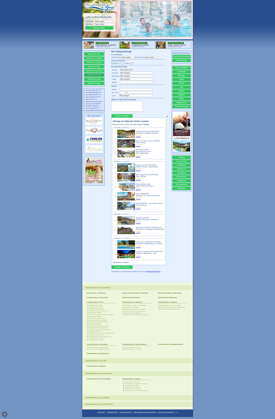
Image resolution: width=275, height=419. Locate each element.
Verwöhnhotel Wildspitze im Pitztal (99, 326)
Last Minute (181, 72)
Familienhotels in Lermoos (96, 338)
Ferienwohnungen (182, 106)
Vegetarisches (181, 103)
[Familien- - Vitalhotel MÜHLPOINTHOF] (126, 258)
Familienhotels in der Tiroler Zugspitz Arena (101, 333)
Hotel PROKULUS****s (93, 97)
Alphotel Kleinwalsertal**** (94, 101)
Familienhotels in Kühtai (96, 307)
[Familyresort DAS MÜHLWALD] (126, 171)
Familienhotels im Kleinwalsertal (98, 347)
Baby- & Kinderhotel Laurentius (98, 320)
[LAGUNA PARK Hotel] (126, 190)
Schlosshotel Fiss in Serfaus (97, 318)
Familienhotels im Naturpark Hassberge (136, 383)
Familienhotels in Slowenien (98, 398)
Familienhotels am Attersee (132, 347)
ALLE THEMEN (181, 68)
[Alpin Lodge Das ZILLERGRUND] (126, 181)
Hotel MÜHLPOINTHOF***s (95, 110)
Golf (181, 87)
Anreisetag (90, 21)
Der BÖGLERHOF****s (93, 95)
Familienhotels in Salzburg (132, 302)
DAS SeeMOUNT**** (93, 108)
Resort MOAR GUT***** (94, 90)
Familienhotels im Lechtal (96, 335)
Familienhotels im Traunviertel (133, 349)
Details (138, 137)
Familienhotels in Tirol (95, 302)
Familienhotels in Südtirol (96, 366)
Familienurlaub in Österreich (97, 297)
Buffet (181, 99)
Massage (181, 75)
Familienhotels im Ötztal (96, 305)
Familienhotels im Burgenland (98, 353)
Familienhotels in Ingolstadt (133, 387)
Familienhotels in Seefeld (94, 313)
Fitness (181, 91)
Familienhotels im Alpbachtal (95, 309)
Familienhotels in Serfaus (94, 316)
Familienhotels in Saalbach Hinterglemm (136, 314)
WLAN (181, 83)
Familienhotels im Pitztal (94, 324)
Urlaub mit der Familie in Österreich (135, 293)
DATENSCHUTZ (125, 412)
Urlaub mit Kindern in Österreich (170, 293)
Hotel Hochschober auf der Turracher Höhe (172, 307)
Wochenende (181, 177)
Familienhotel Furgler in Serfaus (98, 322)
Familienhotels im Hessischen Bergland (136, 390)
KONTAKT (101, 412)
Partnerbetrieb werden (181, 56)
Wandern (181, 95)
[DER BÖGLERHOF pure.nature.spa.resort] (126, 157)
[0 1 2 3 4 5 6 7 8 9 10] (132, 63)
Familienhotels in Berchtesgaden (99, 379)
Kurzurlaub (181, 173)
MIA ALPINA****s (91, 99)
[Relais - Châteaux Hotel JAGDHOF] (126, 147)
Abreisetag (90, 24)
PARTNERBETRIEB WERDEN (145, 412)
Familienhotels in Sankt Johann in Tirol (100, 336)
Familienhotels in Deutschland (99, 373)
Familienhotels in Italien (96, 361)
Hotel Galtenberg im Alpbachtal (98, 311)
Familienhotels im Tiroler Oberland (97, 328)
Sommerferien (181, 161)
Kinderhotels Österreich (131, 297)
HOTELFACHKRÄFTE (166, 412)
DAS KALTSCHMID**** (93, 104)
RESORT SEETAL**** (93, 106)
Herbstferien (181, 165)
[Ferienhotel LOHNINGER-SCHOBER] (126, 248)
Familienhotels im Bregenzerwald (98, 349)
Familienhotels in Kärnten (167, 302)
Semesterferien (181, 184)
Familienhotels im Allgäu (132, 385)
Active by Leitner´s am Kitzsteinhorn (135, 311)
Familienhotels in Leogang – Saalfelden (134, 305)
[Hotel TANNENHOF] (126, 200)
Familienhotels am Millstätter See (170, 309)
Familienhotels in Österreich (98, 288)
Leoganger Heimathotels (132, 307)
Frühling (181, 157)
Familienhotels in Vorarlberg (97, 344)
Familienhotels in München (132, 382)
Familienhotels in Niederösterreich (170, 344)
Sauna (181, 79)
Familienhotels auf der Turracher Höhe (169, 305)
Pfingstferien (181, 180)
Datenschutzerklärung (153, 271)
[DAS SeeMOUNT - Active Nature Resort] (126, 209)
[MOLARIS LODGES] (126, 224)
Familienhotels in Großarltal (133, 313)
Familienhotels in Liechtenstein (99, 404)
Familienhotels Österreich (167, 297)
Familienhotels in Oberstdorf (133, 389)
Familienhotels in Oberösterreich (134, 344)
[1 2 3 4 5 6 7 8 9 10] (122, 63)
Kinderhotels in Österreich (96, 293)
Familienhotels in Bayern (131, 379)
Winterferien (181, 169)
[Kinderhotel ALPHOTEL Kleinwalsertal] (126, 233)
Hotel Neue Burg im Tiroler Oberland (99, 330)
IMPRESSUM (112, 412)
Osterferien (181, 188)
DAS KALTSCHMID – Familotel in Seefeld (101, 314)
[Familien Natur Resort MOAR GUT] (126, 137)
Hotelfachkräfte (181, 60)
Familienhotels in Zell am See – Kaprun (133, 309)
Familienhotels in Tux (95, 331)
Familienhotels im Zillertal (96, 340)
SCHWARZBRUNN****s (93, 92)
